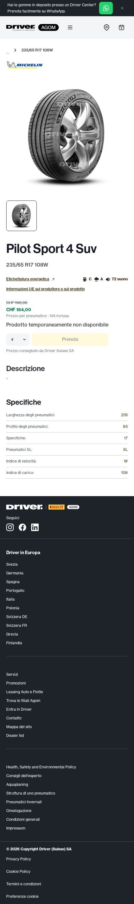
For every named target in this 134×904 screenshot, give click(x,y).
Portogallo (15, 590)
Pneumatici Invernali (24, 802)
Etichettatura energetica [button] (27, 279)
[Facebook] (22, 527)
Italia (10, 599)
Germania (14, 573)
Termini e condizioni (23, 884)
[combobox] (11, 339)
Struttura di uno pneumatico (30, 793)
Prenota (70, 339)
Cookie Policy (18, 871)
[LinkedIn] (35, 527)
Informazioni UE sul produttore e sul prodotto (45, 289)
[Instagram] (10, 527)
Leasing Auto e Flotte (24, 691)
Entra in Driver (19, 709)
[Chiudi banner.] (122, 8)
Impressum (15, 828)
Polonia (12, 608)
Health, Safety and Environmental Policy (41, 767)
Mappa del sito (19, 726)
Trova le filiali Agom (23, 700)
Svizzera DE (16, 616)
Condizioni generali (23, 819)
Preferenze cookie (22, 896)
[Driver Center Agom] (21, 27)
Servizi (12, 674)
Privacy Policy (18, 859)
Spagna (13, 581)
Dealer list (15, 735)
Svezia (12, 564)
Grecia (12, 634)
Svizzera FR (16, 625)
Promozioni (16, 683)
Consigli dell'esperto (23, 775)
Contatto (14, 718)
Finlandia (14, 643)
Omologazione (18, 810)
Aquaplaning (17, 784)
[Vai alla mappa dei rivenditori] (106, 27)
